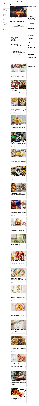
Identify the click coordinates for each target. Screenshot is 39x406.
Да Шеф (19, 1)
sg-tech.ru (5, 19)
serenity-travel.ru (5, 9)
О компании (4, 21)
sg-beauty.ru (5, 14)
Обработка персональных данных (5, 25)
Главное (4, 3)
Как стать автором (5, 23)
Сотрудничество (4, 24)
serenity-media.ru (5, 10)
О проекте (4, 22)
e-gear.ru (5, 15)
